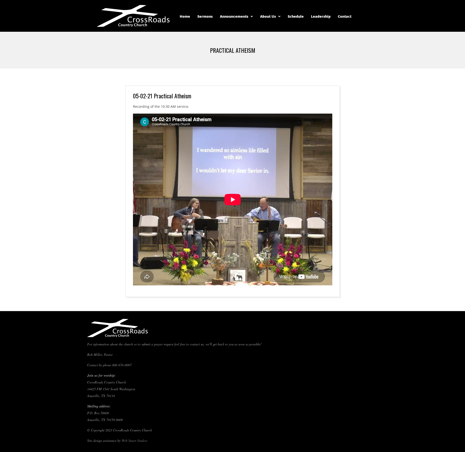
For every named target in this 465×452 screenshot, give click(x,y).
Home (185, 16)
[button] (236, 16)
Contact (344, 16)
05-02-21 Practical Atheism (162, 95)
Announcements (234, 16)
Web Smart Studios (134, 440)
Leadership (321, 16)
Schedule (296, 16)
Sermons (205, 16)
